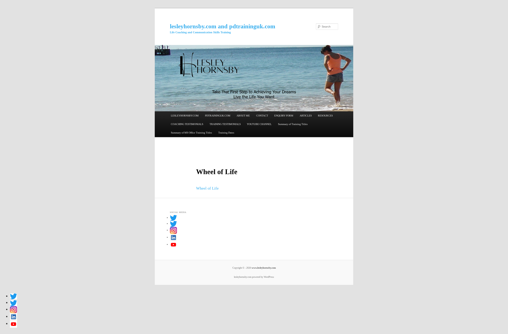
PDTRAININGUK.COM (217, 115)
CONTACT (262, 115)
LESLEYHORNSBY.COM (185, 115)
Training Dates (226, 132)
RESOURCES (325, 115)
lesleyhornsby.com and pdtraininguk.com (222, 26)
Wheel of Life (207, 188)
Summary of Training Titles (293, 124)
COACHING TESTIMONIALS (187, 124)
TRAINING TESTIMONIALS (225, 124)
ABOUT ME (243, 115)
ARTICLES (306, 115)
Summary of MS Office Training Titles (191, 132)
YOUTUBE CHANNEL (259, 124)
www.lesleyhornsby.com (263, 267)
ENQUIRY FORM (283, 115)
